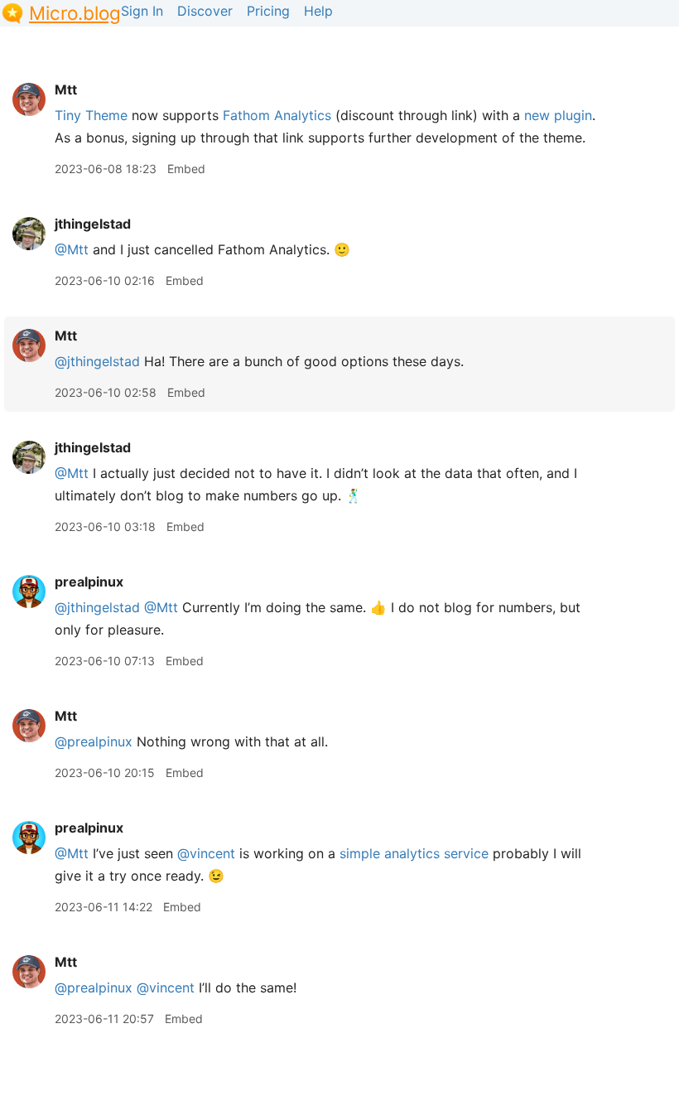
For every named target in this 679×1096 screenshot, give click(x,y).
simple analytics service (414, 853)
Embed (186, 169)
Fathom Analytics (277, 115)
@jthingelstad (97, 361)
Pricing (268, 10)
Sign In (142, 10)
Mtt (66, 89)
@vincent (206, 853)
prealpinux (89, 581)
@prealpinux (93, 741)
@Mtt (72, 249)
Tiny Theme (91, 115)
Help (318, 10)
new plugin (558, 115)
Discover (205, 10)
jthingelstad (93, 223)
